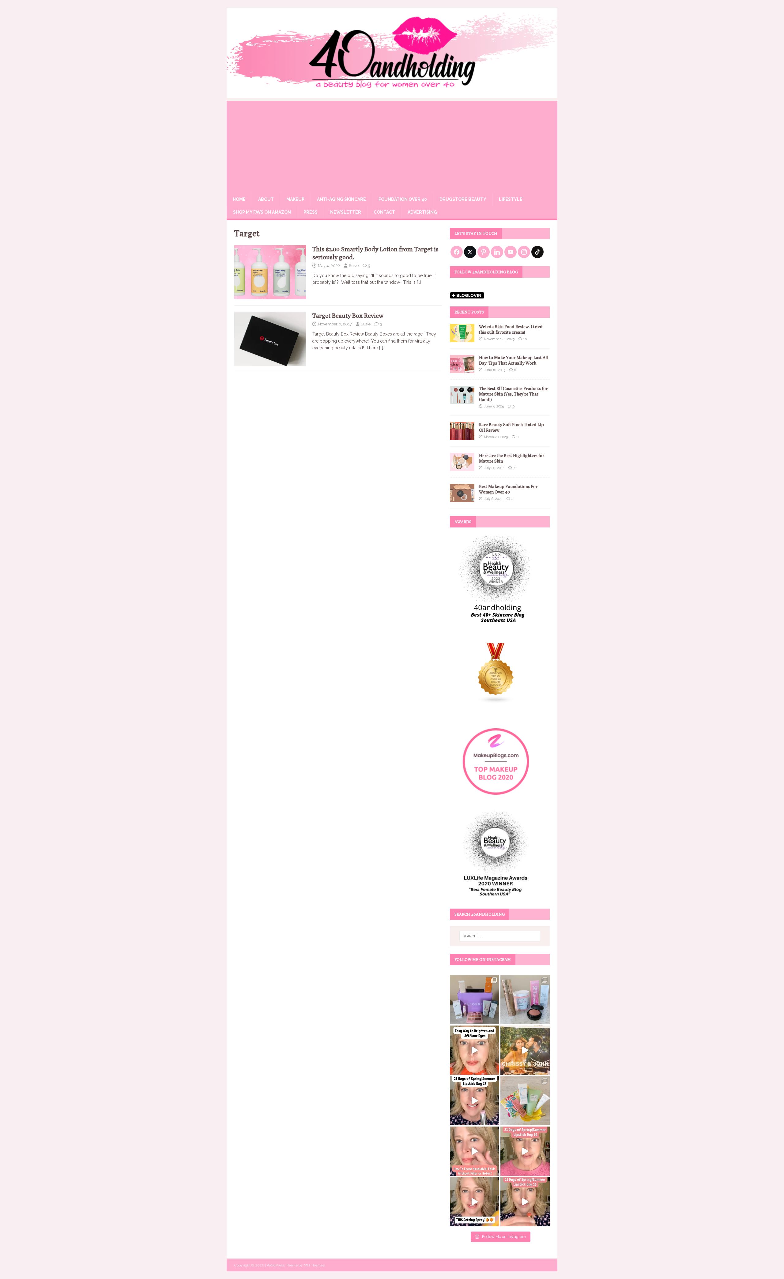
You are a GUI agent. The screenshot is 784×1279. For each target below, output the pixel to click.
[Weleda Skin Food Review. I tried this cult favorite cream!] (462, 338)
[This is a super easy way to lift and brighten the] (474, 1050)
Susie (354, 265)
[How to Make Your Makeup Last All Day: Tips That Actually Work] (462, 369)
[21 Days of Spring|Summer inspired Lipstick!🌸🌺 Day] (525, 1151)
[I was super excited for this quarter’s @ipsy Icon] (525, 1050)
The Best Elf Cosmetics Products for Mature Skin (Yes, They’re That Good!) (513, 394)
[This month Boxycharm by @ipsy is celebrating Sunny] (525, 1100)
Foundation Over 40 (403, 199)
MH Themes (314, 1265)
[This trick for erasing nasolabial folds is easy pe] (474, 1151)
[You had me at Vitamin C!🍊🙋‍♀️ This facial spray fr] (474, 1201)
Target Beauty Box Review (347, 315)
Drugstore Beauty (462, 199)
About (266, 199)
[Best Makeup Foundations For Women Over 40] (462, 498)
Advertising (422, 212)
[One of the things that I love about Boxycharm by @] (525, 999)
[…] (419, 282)
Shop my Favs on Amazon (262, 212)
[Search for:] (500, 936)
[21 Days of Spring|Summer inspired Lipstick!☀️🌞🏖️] (474, 1100)
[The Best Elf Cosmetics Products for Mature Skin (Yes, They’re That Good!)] (462, 400)
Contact (384, 212)
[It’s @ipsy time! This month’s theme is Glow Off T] (474, 999)
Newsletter (345, 212)
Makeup (295, 199)
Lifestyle (510, 199)
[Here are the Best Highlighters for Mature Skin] (462, 467)
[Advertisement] (392, 144)
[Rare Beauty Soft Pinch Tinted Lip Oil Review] (462, 436)
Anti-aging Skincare (341, 199)
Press (310, 212)
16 (525, 339)
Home (239, 199)
